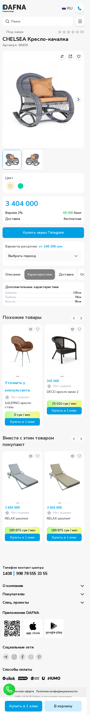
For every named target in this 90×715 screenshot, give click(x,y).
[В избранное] (37, 329)
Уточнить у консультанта (17, 386)
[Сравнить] (30, 329)
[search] (38, 21)
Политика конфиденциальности (57, 691)
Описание (13, 274)
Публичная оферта (21, 691)
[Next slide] (78, 99)
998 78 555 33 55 (31, 573)
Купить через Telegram (43, 232)
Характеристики (39, 274)
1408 (7, 573)
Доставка (66, 274)
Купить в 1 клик (23, 706)
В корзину (63, 706)
